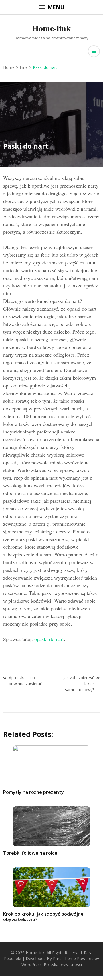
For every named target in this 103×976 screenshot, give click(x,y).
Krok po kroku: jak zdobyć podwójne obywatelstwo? (43, 916)
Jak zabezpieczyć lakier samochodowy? (78, 683)
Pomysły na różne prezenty (33, 792)
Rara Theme (64, 958)
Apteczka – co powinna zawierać (25, 680)
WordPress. (32, 964)
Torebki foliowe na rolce (30, 853)
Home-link (51, 28)
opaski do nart (49, 639)
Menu (56, 7)
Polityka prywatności (63, 964)
